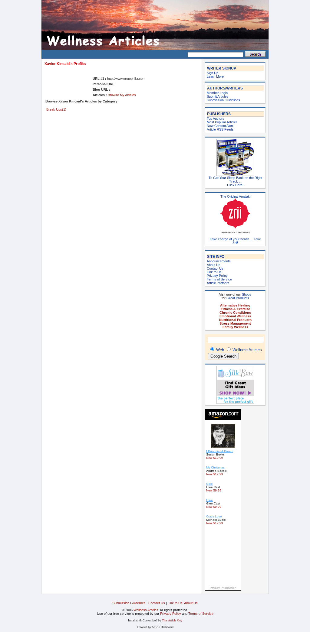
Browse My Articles (122, 95)
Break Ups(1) (56, 109)
